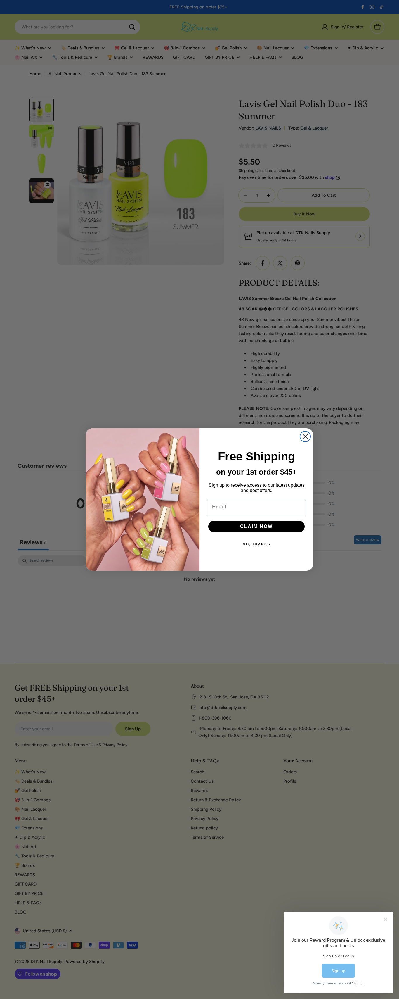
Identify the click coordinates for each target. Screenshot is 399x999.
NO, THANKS (256, 544)
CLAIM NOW (256, 526)
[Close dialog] (305, 436)
